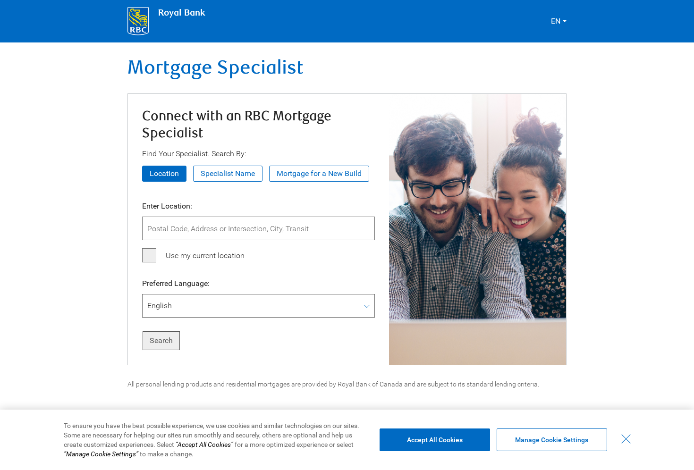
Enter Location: (167, 205)
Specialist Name (228, 173)
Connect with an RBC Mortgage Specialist (236, 125)
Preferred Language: (176, 283)
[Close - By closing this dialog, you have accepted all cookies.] (626, 439)
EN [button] (555, 21)
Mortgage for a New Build (319, 173)
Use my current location (205, 255)
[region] (347, 440)
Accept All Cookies (435, 440)
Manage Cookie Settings (551, 440)
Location (164, 173)
